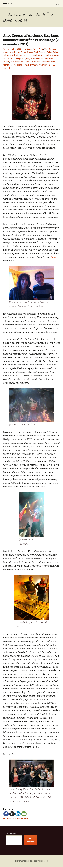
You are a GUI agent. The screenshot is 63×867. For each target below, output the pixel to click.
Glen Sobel (8, 58)
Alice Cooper (50, 48)
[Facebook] (6, 813)
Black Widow (16, 55)
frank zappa (38, 55)
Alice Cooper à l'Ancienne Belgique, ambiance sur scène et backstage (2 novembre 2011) (31, 40)
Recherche (11, 833)
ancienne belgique (11, 52)
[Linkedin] (18, 813)
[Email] (24, 813)
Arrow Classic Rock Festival (33, 52)
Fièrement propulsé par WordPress (31, 860)
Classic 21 (54, 256)
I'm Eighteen (19, 58)
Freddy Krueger (52, 55)
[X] (12, 813)
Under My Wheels (33, 61)
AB (42, 48)
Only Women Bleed (35, 58)
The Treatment (17, 61)
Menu (6, 3)
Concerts (31, 48)
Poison (6, 61)
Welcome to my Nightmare (26, 64)
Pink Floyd (49, 58)
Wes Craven (44, 64)
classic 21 (27, 55)
